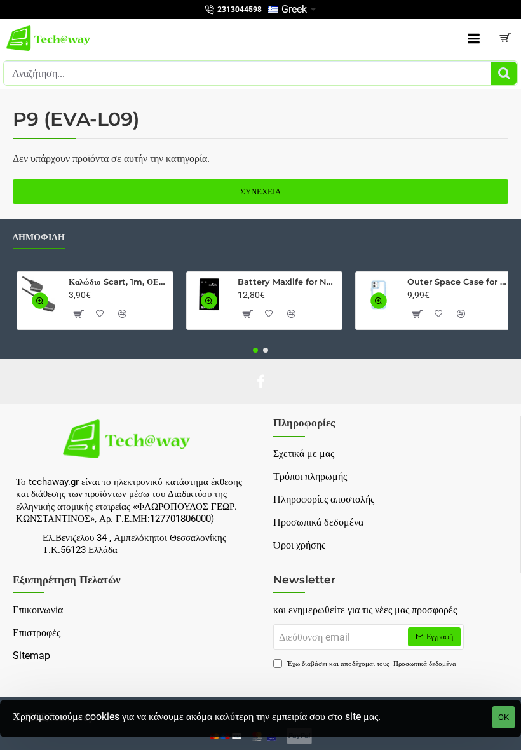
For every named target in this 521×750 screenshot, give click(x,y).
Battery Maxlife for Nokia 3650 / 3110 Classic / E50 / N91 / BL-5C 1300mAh (287, 281)
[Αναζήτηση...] (504, 73)
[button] (40, 301)
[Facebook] (260, 381)
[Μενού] (473, 38)
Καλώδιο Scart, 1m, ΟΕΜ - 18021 (118, 281)
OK (503, 717)
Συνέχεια (260, 191)
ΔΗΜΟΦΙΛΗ (39, 237)
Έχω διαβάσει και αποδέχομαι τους (370, 664)
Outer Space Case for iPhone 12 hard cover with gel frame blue (457, 281)
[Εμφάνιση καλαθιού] (505, 38)
